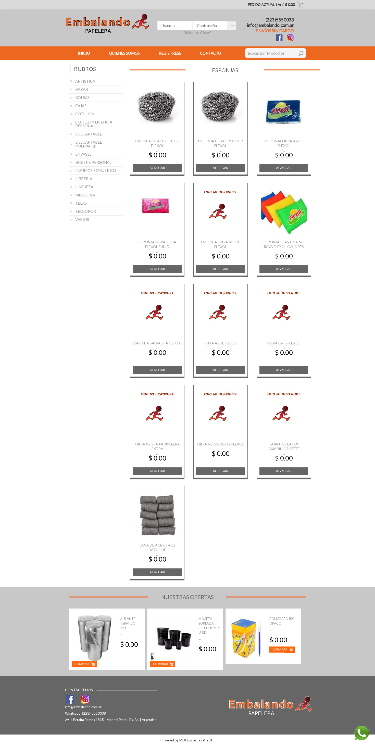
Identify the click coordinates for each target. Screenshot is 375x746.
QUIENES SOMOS (124, 53)
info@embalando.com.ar (270, 25)
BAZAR (81, 89)
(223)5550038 (280, 19)
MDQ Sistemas (190, 740)
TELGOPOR (85, 211)
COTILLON (84, 113)
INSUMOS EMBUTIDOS (95, 170)
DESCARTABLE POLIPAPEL (88, 144)
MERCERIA (85, 195)
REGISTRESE (170, 53)
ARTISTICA (85, 81)
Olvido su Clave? (197, 32)
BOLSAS (82, 97)
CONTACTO (210, 53)
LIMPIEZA (84, 186)
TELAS (81, 203)
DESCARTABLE (88, 134)
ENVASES (83, 154)
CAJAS (80, 105)
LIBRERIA (83, 178)
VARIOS (82, 219)
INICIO (84, 53)
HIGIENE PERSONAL (93, 162)
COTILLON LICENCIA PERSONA (93, 124)
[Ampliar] (157, 106)
